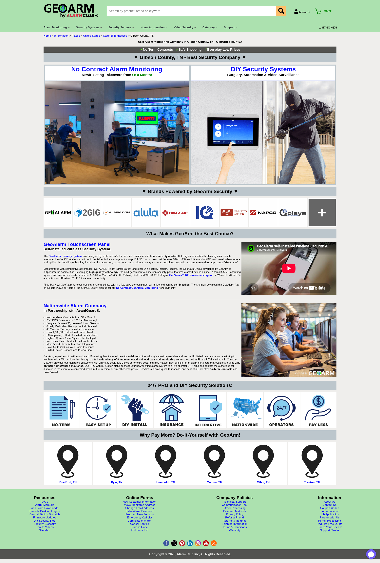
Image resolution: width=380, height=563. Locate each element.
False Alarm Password (140, 511)
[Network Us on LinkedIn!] (190, 543)
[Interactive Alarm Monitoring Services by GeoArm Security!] (208, 410)
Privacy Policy (234, 514)
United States (91, 35)
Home (47, 35)
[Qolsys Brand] (292, 212)
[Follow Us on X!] (174, 543)
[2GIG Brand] (87, 212)
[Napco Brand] (263, 212)
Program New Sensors (139, 514)
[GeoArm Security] (73, 11)
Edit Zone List (139, 530)
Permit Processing (329, 520)
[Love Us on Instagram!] (198, 543)
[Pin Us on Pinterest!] (182, 543)
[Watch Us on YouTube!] (206, 543)
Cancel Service (139, 523)
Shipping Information (235, 523)
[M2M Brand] (234, 212)
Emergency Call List (139, 517)
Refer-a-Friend (234, 517)
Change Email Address (139, 508)
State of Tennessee (115, 35)
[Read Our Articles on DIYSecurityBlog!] (214, 543)
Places (76, 35)
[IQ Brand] (204, 212)
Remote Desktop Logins (44, 511)
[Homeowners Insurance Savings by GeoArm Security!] (172, 410)
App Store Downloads (44, 508)
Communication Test (234, 504)
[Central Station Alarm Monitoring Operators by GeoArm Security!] (282, 410)
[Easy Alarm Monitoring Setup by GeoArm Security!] (98, 410)
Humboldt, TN (165, 482)
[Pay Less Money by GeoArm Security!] (318, 410)
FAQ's (44, 501)
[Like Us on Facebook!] (166, 543)
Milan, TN (263, 482)
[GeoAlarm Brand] (57, 212)
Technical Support (234, 501)
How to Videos (45, 527)
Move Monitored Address (139, 504)
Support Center (329, 530)
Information (61, 35)
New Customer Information (139, 501)
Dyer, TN (116, 482)
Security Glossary (45, 523)
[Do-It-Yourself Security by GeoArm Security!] (135, 410)
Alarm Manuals (44, 504)
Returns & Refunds (234, 520)
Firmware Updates (44, 517)
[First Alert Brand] (175, 212)
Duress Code (139, 527)
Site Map (44, 530)
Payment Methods (234, 511)
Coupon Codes (329, 508)
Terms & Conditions (234, 527)
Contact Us (329, 504)
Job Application (329, 514)
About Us (329, 501)
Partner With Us (329, 517)
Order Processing (235, 508)
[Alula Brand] (146, 212)
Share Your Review (330, 527)
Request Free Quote (329, 523)
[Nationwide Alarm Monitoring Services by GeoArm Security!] (245, 410)
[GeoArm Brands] (322, 212)
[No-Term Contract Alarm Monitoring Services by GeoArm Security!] (62, 410)
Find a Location (329, 511)
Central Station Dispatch (44, 514)
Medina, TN (214, 482)
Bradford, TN (68, 482)
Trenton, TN (312, 482)
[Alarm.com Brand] (116, 212)
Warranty (234, 530)
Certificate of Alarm (139, 520)
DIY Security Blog (44, 520)
